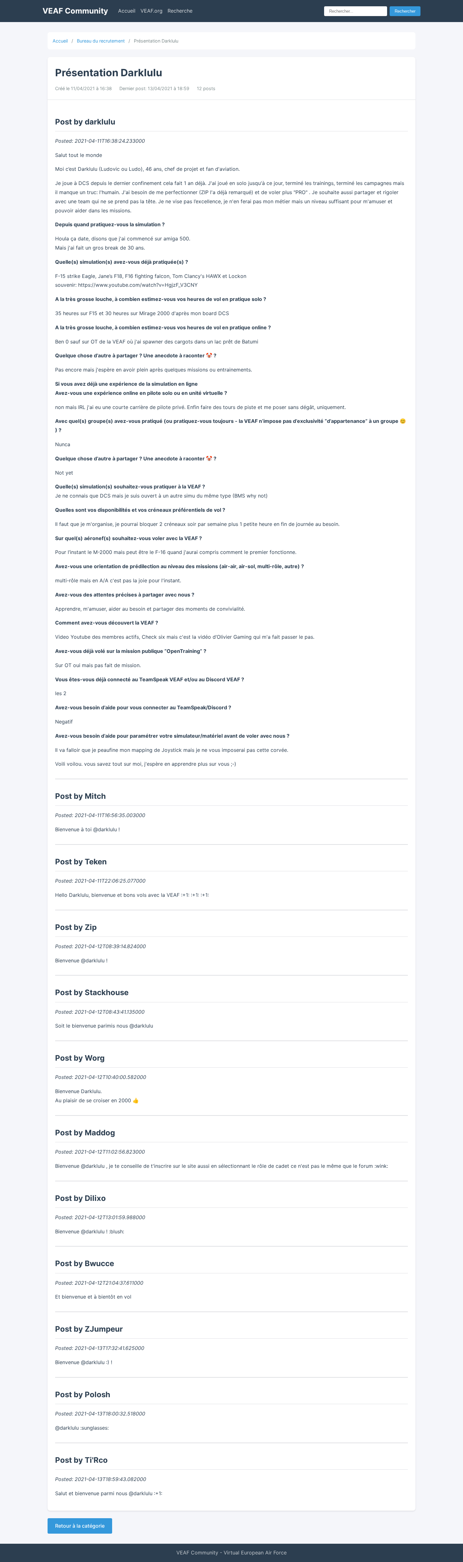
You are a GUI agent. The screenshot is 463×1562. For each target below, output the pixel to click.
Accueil (126, 11)
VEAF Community (75, 10)
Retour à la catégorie (80, 1526)
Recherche (180, 11)
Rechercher (405, 11)
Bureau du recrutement (101, 40)
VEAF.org (151, 11)
